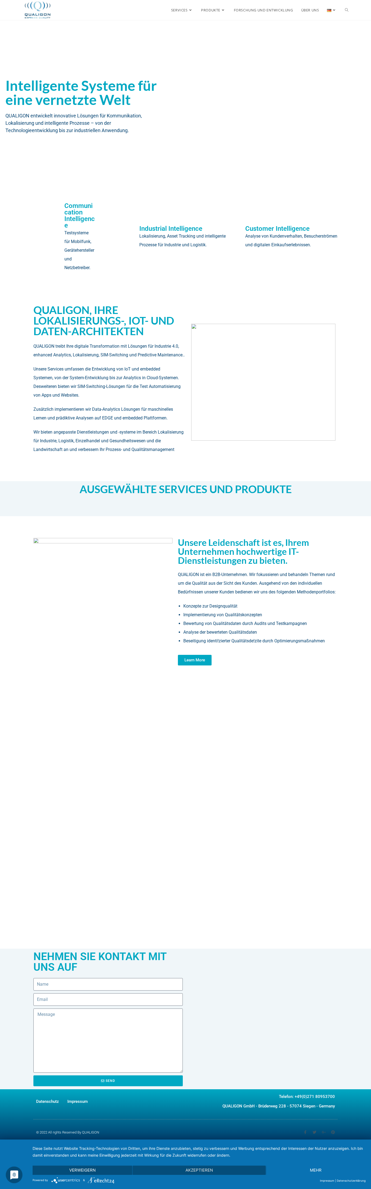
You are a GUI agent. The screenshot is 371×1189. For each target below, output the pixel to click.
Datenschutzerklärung (351, 1180)
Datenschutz (47, 1101)
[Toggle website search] (347, 10)
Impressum (77, 1101)
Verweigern (82, 1170)
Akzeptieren (199, 1170)
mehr (316, 1170)
